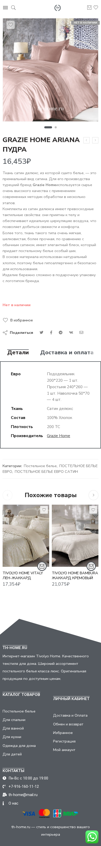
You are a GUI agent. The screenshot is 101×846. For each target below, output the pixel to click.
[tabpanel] (50, 71)
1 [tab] (48, 127)
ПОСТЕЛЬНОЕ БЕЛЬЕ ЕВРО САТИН (46, 471)
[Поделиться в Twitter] (42, 332)
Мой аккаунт (64, 749)
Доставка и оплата (67, 353)
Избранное (63, 732)
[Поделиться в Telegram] (60, 332)
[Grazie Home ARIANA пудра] (50, 70)
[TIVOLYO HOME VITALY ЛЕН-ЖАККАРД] (26, 536)
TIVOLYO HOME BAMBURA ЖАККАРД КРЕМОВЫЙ (75, 575)
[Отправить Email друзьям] (81, 332)
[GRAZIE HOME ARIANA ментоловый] (86, 140)
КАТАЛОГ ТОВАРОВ (21, 694)
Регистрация (64, 741)
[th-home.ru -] (57, 8)
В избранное (21, 320)
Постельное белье (40, 465)
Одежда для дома (19, 745)
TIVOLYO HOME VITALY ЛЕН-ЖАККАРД (23, 575)
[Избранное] (10, 25)
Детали (18, 353)
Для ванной (13, 728)
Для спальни (14, 719)
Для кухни (12, 736)
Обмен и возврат (68, 724)
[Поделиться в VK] (51, 332)
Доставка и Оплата (70, 715)
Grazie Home (58, 435)
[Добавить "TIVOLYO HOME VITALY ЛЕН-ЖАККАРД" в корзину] (42, 566)
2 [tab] (56, 127)
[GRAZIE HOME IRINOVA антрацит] (95, 140)
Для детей (12, 754)
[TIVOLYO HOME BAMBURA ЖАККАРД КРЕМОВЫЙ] (75, 536)
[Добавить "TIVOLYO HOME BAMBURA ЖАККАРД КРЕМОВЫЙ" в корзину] (91, 566)
